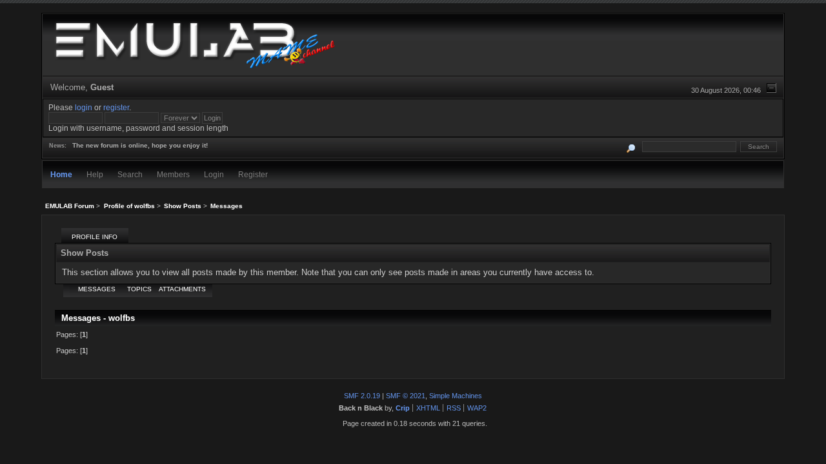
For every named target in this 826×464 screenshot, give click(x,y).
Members (173, 174)
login (83, 107)
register (116, 107)
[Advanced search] (631, 146)
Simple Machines (455, 396)
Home (61, 174)
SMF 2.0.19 (362, 396)
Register (253, 174)
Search (130, 174)
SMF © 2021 (405, 396)
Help (94, 174)
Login (214, 174)
